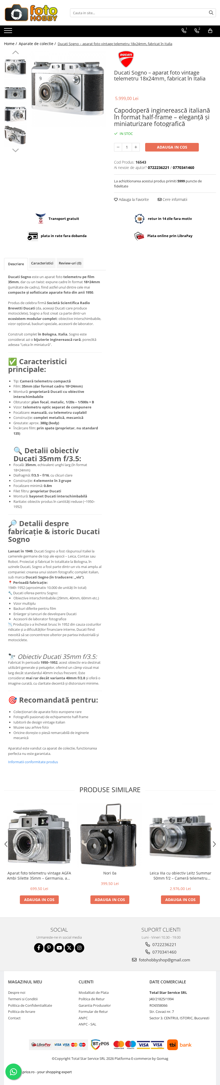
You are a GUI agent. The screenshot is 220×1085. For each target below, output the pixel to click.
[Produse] (8, 32)
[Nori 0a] (109, 835)
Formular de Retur (93, 1011)
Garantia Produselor (95, 1005)
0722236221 (164, 944)
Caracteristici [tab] (42, 263)
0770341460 (164, 952)
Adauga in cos (172, 147)
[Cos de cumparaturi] (210, 30)
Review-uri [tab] (70, 263)
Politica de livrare (21, 1011)
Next (15, 149)
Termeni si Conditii (23, 999)
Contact (14, 1018)
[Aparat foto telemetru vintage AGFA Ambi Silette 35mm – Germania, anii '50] (39, 835)
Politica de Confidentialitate (30, 1005)
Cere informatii (174, 199)
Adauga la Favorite (133, 199)
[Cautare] (211, 12)
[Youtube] (59, 948)
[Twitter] (69, 948)
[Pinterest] (49, 948)
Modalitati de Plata (94, 992)
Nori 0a (109, 873)
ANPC (83, 1018)
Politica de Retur (92, 999)
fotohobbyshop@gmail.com (164, 959)
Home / (11, 43)
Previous (15, 53)
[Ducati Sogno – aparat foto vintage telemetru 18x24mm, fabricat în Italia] (68, 88)
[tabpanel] (68, 88)
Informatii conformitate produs (33, 761)
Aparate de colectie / (38, 43)
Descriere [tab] (16, 263)
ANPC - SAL (87, 1024)
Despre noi (16, 992)
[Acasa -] (31, 12)
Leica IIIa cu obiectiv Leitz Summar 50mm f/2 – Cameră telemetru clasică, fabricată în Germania (180, 875)
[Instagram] (79, 948)
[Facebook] (38, 948)
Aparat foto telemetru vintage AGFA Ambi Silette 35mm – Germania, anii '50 (39, 875)
